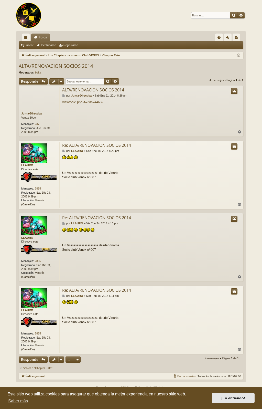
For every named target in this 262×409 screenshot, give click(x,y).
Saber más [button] (18, 401)
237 (37, 123)
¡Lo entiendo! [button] (233, 398)
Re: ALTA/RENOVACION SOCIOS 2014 (96, 145)
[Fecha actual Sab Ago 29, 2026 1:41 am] (238, 55)
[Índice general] (28, 15)
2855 (38, 188)
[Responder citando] (234, 91)
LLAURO (27, 165)
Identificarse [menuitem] (229, 38)
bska (38, 72)
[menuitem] (219, 37)
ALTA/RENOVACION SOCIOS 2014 (56, 66)
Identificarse (48, 45)
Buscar (29, 45)
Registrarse (70, 45)
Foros (43, 37)
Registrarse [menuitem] (237, 38)
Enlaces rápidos (27, 38)
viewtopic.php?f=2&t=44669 (82, 102)
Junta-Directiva (31, 113)
